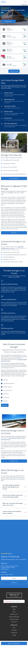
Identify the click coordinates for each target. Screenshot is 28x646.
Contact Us (14, 622)
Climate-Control (14, 614)
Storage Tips (14, 632)
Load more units (14, 71)
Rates (14, 611)
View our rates (14, 461)
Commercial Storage (14, 616)
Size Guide (14, 630)
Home (14, 609)
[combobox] (14, 601)
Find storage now (14, 178)
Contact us (14, 582)
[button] (14, 487)
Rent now (14, 232)
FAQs (14, 627)
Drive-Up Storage (14, 619)
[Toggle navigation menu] (26, 2)
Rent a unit (24, 4)
